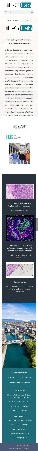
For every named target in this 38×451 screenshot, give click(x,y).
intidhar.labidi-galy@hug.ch (20, 382)
